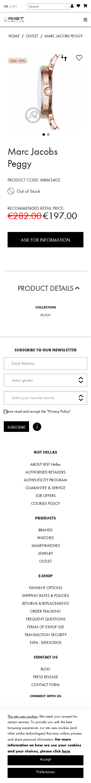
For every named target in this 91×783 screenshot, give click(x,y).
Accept (45, 759)
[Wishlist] (79, 57)
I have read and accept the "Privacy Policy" (37, 411)
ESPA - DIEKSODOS (45, 642)
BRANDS (45, 529)
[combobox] (48, 6)
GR (6, 6)
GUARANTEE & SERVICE (45, 487)
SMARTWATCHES (45, 545)
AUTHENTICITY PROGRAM (45, 479)
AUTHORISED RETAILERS (45, 472)
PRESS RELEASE (45, 676)
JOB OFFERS (46, 495)
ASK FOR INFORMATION (45, 240)
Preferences (45, 771)
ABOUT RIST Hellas (45, 464)
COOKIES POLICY (45, 503)
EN (14, 6)
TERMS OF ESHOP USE (45, 626)
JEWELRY (45, 553)
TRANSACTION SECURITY (46, 634)
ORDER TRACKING (45, 611)
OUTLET (32, 35)
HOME (14, 35)
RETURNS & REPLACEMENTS (45, 603)
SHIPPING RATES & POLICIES (45, 595)
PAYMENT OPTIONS (45, 587)
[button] (43, 134)
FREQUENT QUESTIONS (45, 618)
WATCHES (45, 537)
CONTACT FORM (45, 684)
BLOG (45, 668)
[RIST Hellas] (14, 19)
